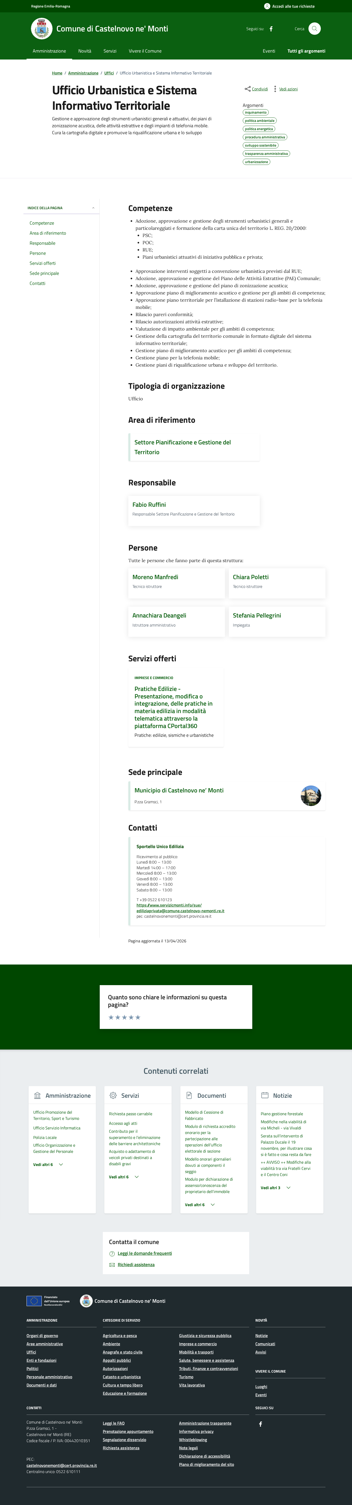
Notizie (261, 1335)
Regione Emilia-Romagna (50, 6)
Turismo (186, 1377)
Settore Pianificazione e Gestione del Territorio (183, 446)
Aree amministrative (45, 1344)
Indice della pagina (45, 207)
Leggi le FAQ (114, 1423)
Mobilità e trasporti (196, 1352)
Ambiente (111, 1344)
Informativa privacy (196, 1431)
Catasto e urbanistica (122, 1377)
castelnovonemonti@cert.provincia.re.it (62, 1465)
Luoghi (261, 1386)
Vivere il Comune (145, 50)
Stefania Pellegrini (257, 615)
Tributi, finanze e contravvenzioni (208, 1368)
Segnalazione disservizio (124, 1439)
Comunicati (265, 1344)
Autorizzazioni (115, 1368)
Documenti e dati (42, 1385)
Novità (84, 50)
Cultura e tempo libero (123, 1385)
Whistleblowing (193, 1439)
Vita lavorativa (192, 1385)
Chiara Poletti (251, 576)
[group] (62, 1153)
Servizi (110, 50)
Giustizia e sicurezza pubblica (205, 1335)
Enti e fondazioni (41, 1360)
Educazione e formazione (125, 1393)
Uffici (31, 1352)
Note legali (188, 1448)
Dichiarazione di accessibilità (204, 1456)
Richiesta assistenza (121, 1448)
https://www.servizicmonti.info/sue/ (169, 905)
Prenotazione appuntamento (128, 1431)
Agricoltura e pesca (120, 1335)
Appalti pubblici (117, 1360)
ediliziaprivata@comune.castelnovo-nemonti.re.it (180, 911)
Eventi (269, 50)
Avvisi (260, 1352)
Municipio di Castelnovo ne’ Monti (179, 790)
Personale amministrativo (49, 1377)
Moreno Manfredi (155, 576)
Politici (32, 1368)
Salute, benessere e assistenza (206, 1360)
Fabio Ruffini (149, 504)
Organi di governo (42, 1335)
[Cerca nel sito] (314, 28)
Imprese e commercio (154, 677)
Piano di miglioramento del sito (206, 1464)
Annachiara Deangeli (159, 615)
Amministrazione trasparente (205, 1423)
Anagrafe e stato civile (123, 1352)
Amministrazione (49, 50)
